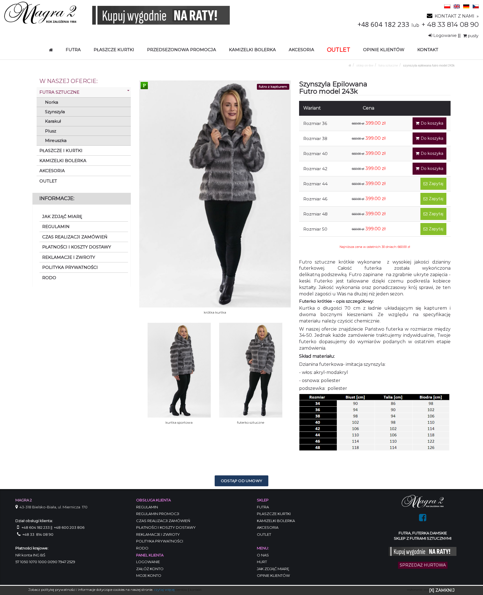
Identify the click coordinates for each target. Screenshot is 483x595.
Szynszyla (55, 111)
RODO (49, 277)
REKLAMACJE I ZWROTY (68, 257)
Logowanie (445, 35)
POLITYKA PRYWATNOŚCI (70, 267)
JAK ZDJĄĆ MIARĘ (62, 216)
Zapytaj (436, 183)
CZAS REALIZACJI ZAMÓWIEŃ (74, 237)
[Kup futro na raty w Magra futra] (160, 15)
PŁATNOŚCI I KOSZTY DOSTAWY (76, 247)
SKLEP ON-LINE (364, 65)
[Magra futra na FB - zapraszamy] (422, 519)
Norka (51, 102)
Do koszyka (432, 123)
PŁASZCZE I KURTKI (60, 150)
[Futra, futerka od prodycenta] (423, 501)
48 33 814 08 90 (453, 24)
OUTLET (48, 181)
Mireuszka (56, 140)
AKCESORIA (301, 49)
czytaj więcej (164, 589)
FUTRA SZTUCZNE (388, 65)
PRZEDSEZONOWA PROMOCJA (181, 49)
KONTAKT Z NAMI (454, 16)
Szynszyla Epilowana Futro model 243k (429, 65)
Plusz (50, 131)
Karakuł (53, 121)
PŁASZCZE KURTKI (114, 49)
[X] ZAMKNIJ (441, 590)
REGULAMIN (56, 226)
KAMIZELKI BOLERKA (252, 49)
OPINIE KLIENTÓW (383, 49)
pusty (473, 35)
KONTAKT (427, 49)
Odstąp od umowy (241, 480)
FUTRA (73, 49)
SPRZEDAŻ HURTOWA (423, 565)
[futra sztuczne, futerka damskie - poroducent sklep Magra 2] (40, 12)
